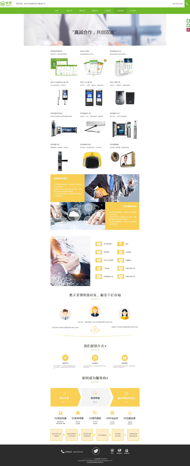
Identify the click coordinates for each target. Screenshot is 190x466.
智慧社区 (126, 453)
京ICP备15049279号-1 (88, 458)
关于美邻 (133, 10)
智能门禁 (82, 10)
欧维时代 (119, 453)
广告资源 (108, 10)
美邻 (112, 453)
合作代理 (120, 10)
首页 (56, 10)
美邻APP (69, 10)
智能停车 (95, 10)
